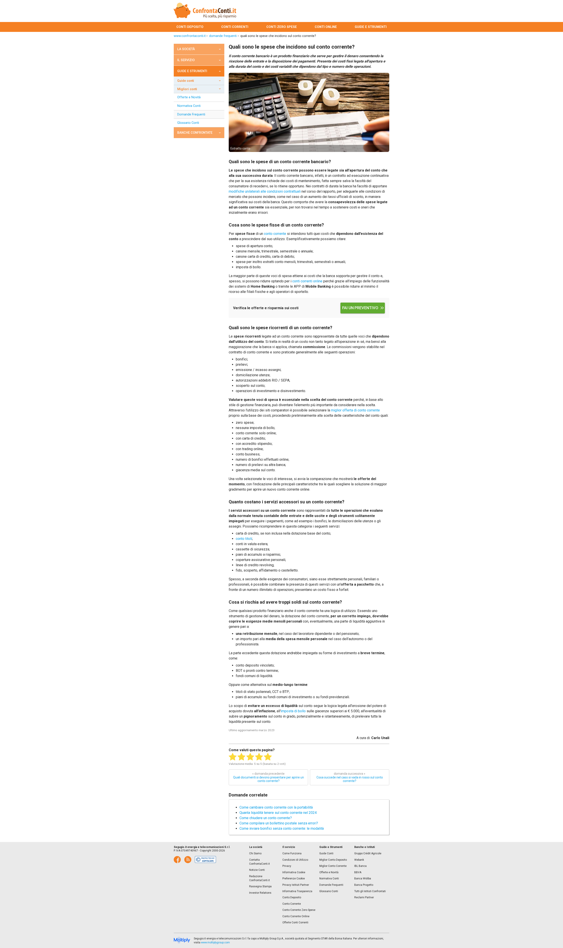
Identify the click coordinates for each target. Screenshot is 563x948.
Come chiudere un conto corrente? (265, 818)
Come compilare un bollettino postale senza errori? (278, 823)
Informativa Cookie (293, 872)
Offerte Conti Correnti (295, 922)
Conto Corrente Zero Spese (298, 909)
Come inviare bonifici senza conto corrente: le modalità (281, 828)
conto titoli (244, 539)
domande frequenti (223, 36)
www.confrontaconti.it (190, 36)
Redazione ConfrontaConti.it (259, 878)
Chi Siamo (255, 853)
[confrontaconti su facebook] (177, 859)
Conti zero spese (281, 27)
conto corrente (275, 234)
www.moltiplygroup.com (215, 942)
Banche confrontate (194, 133)
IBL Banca (360, 866)
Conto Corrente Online (295, 916)
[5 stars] (268, 757)
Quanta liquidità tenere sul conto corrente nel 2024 (278, 813)
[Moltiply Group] (182, 940)
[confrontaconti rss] (187, 859)
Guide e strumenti (371, 27)
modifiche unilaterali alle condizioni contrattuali (265, 191)
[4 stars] (259, 757)
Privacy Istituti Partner (295, 884)
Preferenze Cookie (293, 878)
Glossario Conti (188, 123)
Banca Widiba (362, 878)
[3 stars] (250, 757)
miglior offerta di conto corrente (355, 410)
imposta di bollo (293, 711)
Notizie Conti (257, 869)
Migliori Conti (187, 89)
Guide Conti (185, 81)
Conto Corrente (291, 903)
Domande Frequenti (191, 114)
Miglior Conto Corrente (333, 866)
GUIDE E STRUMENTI (192, 71)
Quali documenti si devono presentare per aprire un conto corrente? (268, 777)
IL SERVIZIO (186, 60)
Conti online (326, 27)
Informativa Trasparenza (297, 891)
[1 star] (233, 757)
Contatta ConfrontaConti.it (259, 861)
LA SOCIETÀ (186, 49)
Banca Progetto (363, 884)
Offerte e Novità (189, 97)
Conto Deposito (291, 897)
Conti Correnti (234, 27)
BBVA (357, 872)
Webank (359, 859)
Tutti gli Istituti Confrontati (370, 891)
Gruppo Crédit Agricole (367, 853)
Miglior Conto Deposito (333, 859)
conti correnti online (307, 281)
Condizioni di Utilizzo (295, 859)
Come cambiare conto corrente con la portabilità (276, 807)
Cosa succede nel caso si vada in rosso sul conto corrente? (349, 777)
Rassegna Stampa (260, 886)
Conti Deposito (189, 27)
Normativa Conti (189, 106)
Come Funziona (292, 853)
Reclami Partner (364, 897)
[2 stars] (241, 757)
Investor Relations (260, 892)
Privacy (286, 866)
